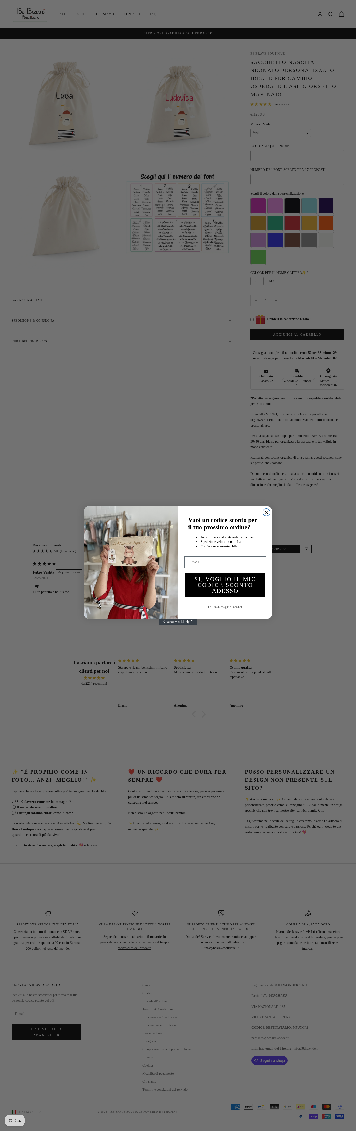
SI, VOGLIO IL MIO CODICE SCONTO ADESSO (225, 585)
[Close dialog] (266, 512)
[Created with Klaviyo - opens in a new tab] (178, 622)
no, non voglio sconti (225, 607)
